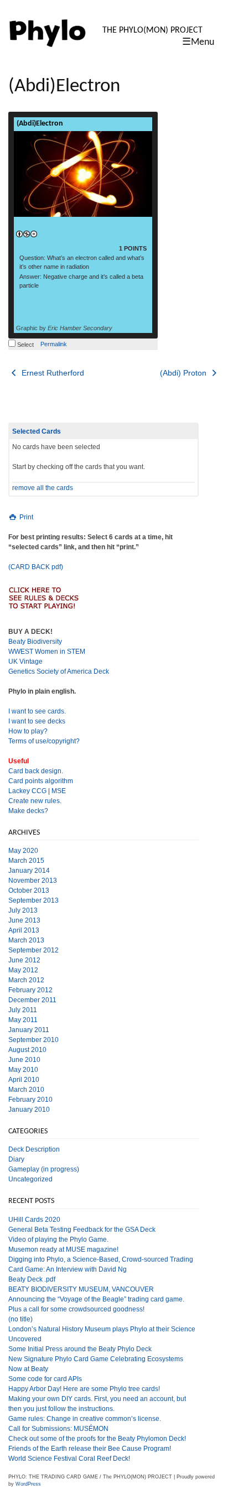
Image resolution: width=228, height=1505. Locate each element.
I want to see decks (36, 721)
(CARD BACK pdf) (35, 567)
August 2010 (27, 1050)
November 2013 (32, 880)
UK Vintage (25, 661)
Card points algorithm (40, 781)
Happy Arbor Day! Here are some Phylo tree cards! (84, 1389)
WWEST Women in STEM (46, 651)
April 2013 (23, 930)
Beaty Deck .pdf (31, 1279)
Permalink (53, 344)
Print (25, 517)
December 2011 (32, 1000)
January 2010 (29, 1109)
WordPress (28, 1484)
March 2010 (26, 1089)
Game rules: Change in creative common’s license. (84, 1419)
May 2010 (23, 1070)
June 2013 (24, 920)
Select (24, 344)
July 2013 (23, 910)
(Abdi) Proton (184, 372)
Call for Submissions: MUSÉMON (58, 1429)
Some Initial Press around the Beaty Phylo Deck (80, 1349)
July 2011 (22, 1010)
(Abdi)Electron (40, 123)
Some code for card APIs (45, 1379)
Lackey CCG (27, 791)
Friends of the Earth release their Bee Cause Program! (89, 1448)
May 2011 (23, 1020)
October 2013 (28, 890)
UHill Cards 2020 (34, 1219)
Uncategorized (30, 1179)
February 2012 (30, 990)
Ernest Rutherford (51, 372)
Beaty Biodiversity (35, 641)
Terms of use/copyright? (44, 741)
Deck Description (34, 1149)
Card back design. (35, 771)
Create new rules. (34, 801)
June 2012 (24, 960)
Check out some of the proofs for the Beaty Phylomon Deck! (97, 1438)
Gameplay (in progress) (43, 1169)
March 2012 (26, 980)
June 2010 (24, 1060)
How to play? (28, 731)
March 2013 (26, 940)
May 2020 (23, 851)
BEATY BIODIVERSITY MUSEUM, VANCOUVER (81, 1289)
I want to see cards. (37, 711)
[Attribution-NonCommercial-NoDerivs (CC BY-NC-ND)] (26, 234)
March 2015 (26, 861)
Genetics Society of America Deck (58, 671)
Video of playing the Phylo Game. (58, 1239)
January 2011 (28, 1030)
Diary (16, 1159)
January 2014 (29, 870)
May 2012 (23, 970)
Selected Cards (36, 431)
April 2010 (23, 1080)
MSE (58, 791)
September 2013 (33, 900)
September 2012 (33, 950)
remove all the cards (42, 488)
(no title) (20, 1319)
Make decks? (28, 811)
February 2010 (30, 1099)
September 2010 (33, 1040)
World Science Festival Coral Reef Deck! (69, 1458)
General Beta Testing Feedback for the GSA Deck (82, 1229)
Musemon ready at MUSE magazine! (63, 1249)
